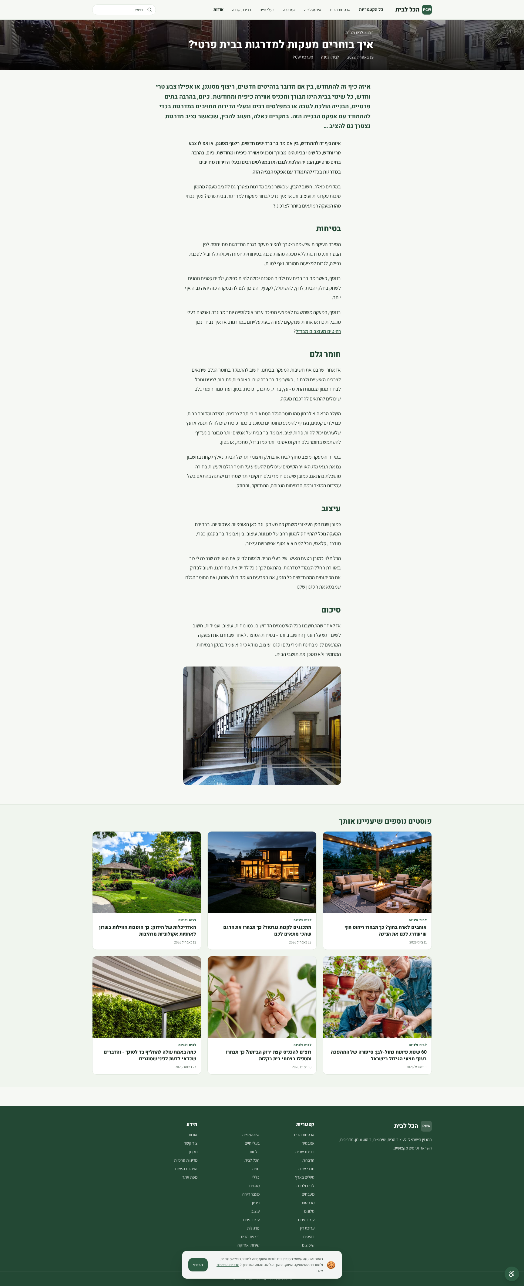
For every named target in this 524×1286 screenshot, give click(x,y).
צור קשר (190, 1143)
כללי (256, 1177)
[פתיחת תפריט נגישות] (512, 1274)
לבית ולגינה (354, 32)
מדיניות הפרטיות (228, 1264)
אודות (218, 9)
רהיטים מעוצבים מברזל (318, 331)
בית (371, 32)
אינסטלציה (312, 9)
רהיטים (308, 1236)
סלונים (309, 1211)
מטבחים (308, 1194)
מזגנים (254, 1185)
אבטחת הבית (340, 9)
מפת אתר (189, 1177)
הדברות (308, 1160)
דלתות (255, 1151)
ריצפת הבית (250, 1236)
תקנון (193, 1151)
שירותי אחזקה (248, 1245)
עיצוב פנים (306, 1219)
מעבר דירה (251, 1194)
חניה (256, 1168)
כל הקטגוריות (371, 9)
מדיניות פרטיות (185, 1160)
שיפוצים (308, 1245)
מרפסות (308, 1202)
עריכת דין (307, 1228)
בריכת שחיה (241, 9)
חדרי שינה (306, 1168)
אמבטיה (289, 9)
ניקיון (256, 1202)
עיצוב (255, 1211)
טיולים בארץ (304, 1177)
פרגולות (253, 1228)
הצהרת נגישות (186, 1168)
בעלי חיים (267, 9)
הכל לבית (252, 1160)
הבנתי (198, 1264)
